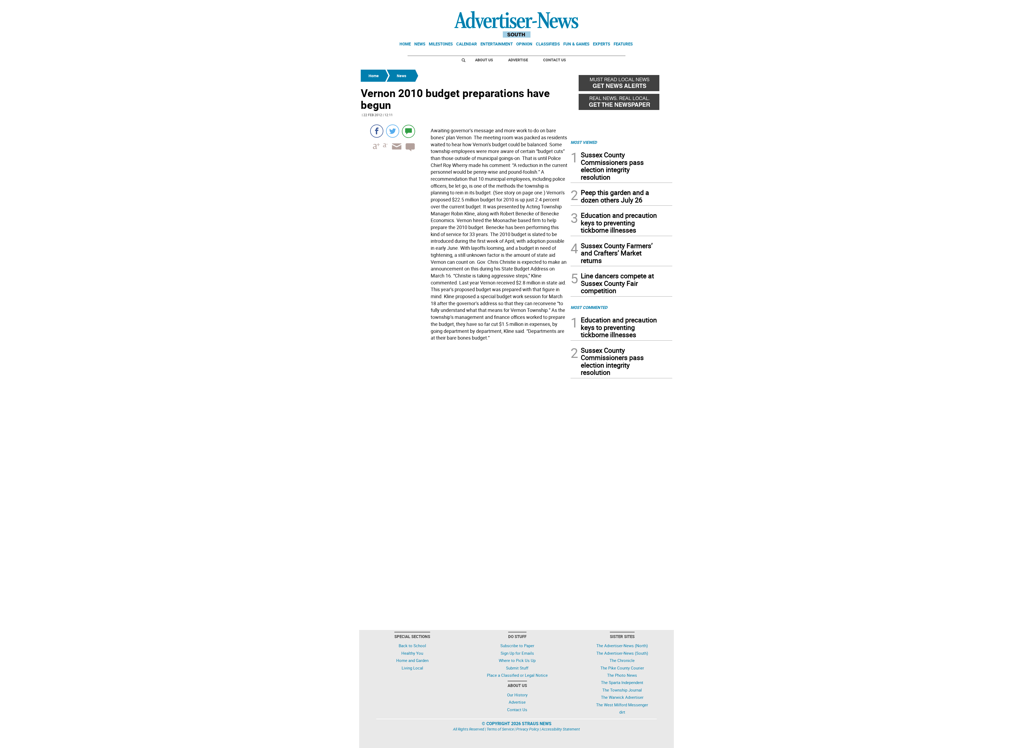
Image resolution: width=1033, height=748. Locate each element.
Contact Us (554, 59)
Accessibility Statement (561, 729)
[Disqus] (464, 417)
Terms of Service (500, 729)
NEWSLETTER (629, 6)
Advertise (518, 59)
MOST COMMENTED (589, 307)
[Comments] (408, 131)
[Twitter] (392, 131)
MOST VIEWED (584, 142)
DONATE (659, 6)
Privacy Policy (527, 729)
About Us (484, 59)
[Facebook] (376, 131)
